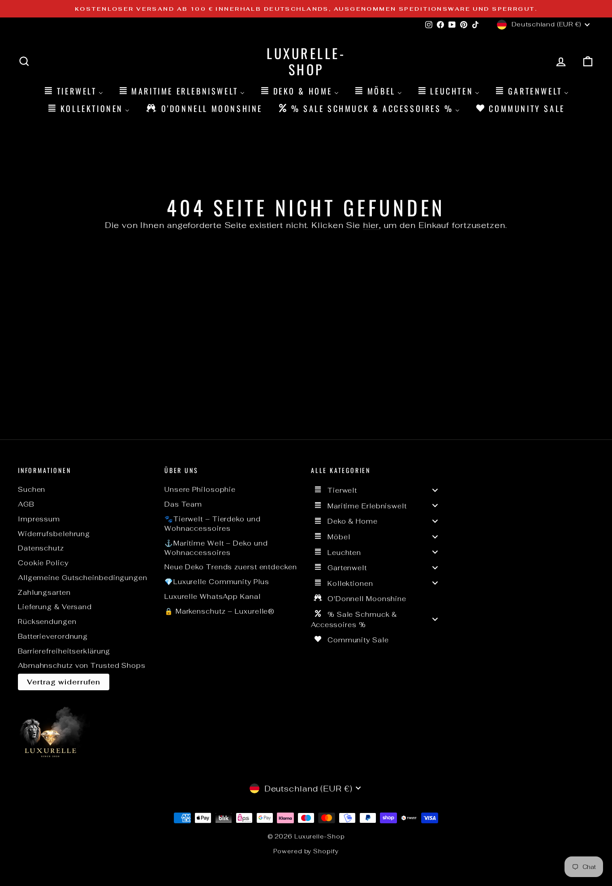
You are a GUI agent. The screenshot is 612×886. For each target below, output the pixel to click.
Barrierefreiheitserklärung (64, 651)
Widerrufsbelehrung (54, 533)
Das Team (183, 504)
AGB (26, 504)
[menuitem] (73, 90)
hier (371, 225)
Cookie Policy (43, 563)
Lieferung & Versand (55, 606)
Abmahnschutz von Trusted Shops (82, 665)
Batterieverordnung (53, 636)
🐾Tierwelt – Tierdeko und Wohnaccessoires (212, 524)
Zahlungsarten (44, 592)
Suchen (31, 489)
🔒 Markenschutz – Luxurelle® (219, 611)
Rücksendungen (47, 621)
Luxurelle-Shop (306, 61)
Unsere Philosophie (200, 489)
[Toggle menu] (435, 490)
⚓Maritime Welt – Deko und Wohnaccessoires (216, 548)
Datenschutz (41, 548)
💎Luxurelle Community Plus (216, 581)
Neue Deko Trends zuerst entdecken (230, 567)
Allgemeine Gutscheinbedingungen (82, 577)
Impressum (39, 519)
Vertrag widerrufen (63, 682)
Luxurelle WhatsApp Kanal (212, 596)
